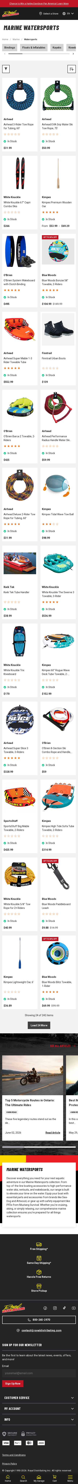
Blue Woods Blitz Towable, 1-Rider (57, 984)
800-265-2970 (41, 1319)
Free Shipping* (39, 1249)
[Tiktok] (64, 1308)
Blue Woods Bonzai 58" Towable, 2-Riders (55, 282)
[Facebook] (45, 1308)
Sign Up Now (12, 1383)
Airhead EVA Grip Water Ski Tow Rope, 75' (57, 126)
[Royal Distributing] (10, 13)
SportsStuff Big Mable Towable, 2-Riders (16, 828)
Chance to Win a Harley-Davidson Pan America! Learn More (39, 3)
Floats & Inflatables (33, 47)
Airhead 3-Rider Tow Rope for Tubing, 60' (19, 126)
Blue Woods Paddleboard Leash (56, 906)
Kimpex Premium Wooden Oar (57, 204)
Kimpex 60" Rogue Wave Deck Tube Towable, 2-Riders (56, 672)
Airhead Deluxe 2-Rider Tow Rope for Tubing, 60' (19, 516)
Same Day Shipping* (39, 1262)
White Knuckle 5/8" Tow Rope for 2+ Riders (17, 906)
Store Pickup (39, 1290)
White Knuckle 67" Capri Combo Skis (17, 204)
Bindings (9, 47)
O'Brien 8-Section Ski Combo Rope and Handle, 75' (56, 750)
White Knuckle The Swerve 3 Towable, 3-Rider (58, 594)
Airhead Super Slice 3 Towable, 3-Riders (16, 750)
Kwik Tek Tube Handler (16, 592)
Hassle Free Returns (39, 1276)
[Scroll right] (73, 53)
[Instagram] (55, 1308)
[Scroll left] (4, 53)
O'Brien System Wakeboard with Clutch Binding (19, 282)
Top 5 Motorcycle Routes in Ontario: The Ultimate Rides (30, 1103)
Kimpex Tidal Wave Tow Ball (58, 514)
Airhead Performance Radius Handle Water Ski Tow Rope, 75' (56, 438)
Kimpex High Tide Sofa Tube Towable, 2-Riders (58, 828)
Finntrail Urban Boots (54, 358)
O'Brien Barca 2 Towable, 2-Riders (19, 438)
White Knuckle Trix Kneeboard (14, 672)
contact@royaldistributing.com (41, 1330)
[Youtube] (74, 1308)
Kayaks (57, 47)
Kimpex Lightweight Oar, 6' (19, 982)
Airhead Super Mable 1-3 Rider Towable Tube (18, 360)
